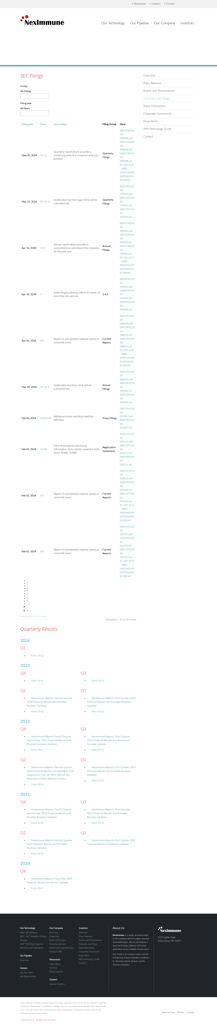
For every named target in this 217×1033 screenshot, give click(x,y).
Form (43, 124)
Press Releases (152, 83)
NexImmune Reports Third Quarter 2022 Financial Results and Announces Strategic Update (108, 740)
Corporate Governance (157, 113)
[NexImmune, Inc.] (42, 20)
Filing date (27, 124)
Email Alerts (150, 121)
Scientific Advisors (57, 944)
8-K (42, 340)
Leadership (54, 937)
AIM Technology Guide (157, 129)
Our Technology (113, 23)
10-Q (43, 155)
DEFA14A (45, 418)
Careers (155, 4)
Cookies (190, 1013)
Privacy (180, 1013)
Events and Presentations (158, 91)
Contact (169, 4)
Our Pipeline (139, 23)
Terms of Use (168, 1013)
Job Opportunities (28, 977)
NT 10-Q (45, 201)
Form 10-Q (37, 655)
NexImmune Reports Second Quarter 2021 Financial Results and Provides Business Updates (49, 844)
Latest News (55, 964)
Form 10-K (37, 680)
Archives (53, 968)
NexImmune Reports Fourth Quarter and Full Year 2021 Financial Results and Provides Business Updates (49, 813)
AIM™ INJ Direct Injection (31, 944)
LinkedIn (194, 4)
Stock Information (154, 106)
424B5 (43, 449)
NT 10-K (45, 387)
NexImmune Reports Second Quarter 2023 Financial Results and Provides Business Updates (49, 702)
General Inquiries (57, 984)
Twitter (188, 4)
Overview (149, 75)
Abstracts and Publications (32, 948)
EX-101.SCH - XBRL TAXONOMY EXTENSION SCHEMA (127, 172)
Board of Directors (57, 940)
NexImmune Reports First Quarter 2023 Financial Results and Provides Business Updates (111, 702)
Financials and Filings (156, 98)
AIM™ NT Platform (28, 933)
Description (60, 124)
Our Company (164, 23)
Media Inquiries (56, 972)
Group (23, 86)
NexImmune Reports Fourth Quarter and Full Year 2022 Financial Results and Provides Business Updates (49, 740)
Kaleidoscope (41, 616)
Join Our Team (26, 973)
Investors (187, 23)
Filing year (26, 103)
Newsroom (139, 4)
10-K (43, 248)
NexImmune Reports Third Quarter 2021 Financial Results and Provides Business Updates (108, 813)
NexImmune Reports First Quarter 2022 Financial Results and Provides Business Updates (111, 771)
